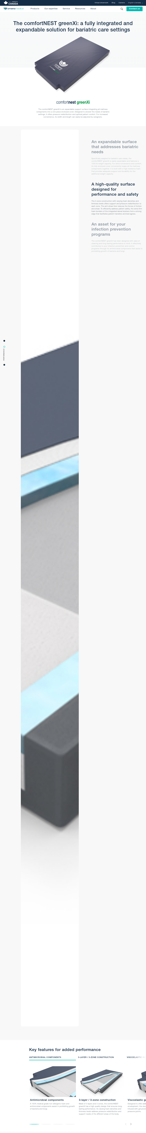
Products (35, 9)
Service (66, 9)
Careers (122, 3)
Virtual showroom (101, 3)
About (93, 9)
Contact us (134, 9)
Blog (113, 3)
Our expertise (51, 9)
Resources (80, 9)
